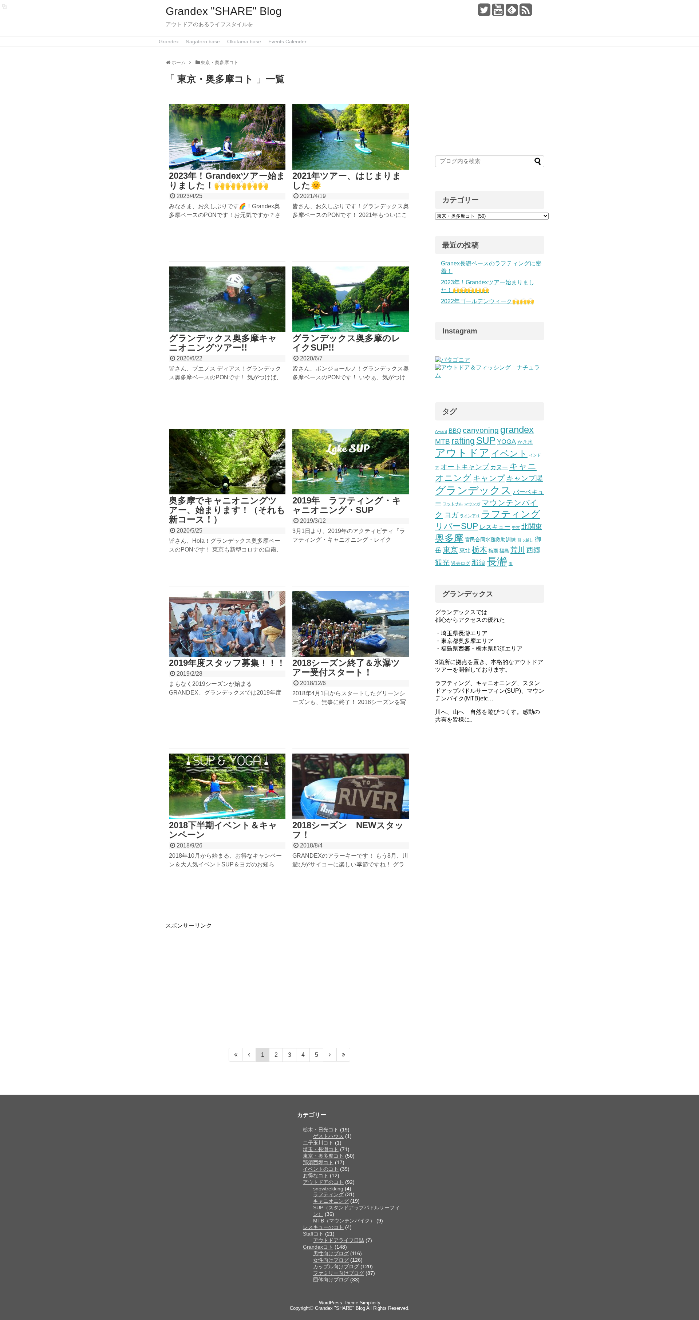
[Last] (343, 1055)
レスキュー (494, 526)
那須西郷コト (318, 1162)
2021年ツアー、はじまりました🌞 (346, 180)
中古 (516, 527)
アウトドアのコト (323, 1182)
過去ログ (460, 563)
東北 (464, 550)
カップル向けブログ (336, 1266)
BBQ (455, 430)
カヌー (499, 467)
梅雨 (493, 550)
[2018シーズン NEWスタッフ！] (350, 786)
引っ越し (525, 540)
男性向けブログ (331, 1253)
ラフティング (510, 514)
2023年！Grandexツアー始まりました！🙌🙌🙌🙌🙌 (227, 180)
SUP (485, 440)
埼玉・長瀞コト (321, 1149)
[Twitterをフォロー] (484, 12)
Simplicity (370, 1302)
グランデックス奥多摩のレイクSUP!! (346, 342)
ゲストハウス (328, 1136)
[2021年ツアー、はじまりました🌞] (350, 137)
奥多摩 (449, 538)
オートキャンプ (465, 467)
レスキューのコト (323, 1227)
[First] (235, 1055)
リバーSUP (456, 526)
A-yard (441, 431)
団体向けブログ (331, 1280)
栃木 (479, 549)
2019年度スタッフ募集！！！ (227, 663)
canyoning (481, 430)
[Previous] (249, 1055)
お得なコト (315, 1175)
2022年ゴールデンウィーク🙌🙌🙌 (487, 301)
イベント (509, 453)
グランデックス (473, 490)
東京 (450, 549)
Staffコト (313, 1234)
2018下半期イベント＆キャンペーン (223, 829)
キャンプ (489, 478)
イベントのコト (321, 1169)
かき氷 (525, 442)
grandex (517, 429)
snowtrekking (328, 1188)
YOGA (506, 441)
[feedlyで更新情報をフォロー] (512, 12)
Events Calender (287, 41)
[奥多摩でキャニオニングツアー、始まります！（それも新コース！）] (227, 461)
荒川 (517, 550)
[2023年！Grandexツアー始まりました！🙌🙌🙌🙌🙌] (227, 137)
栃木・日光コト (321, 1130)
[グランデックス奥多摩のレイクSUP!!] (350, 299)
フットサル (453, 504)
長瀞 (497, 561)
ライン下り (470, 516)
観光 (442, 562)
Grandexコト (318, 1247)
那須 (478, 562)
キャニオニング (331, 1201)
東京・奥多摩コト (323, 1156)
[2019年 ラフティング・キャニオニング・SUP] (350, 461)
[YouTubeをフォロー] (498, 12)
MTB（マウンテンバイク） (344, 1221)
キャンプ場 (524, 478)
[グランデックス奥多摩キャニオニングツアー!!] (227, 299)
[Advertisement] (226, 981)
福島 (504, 550)
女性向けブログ (331, 1260)
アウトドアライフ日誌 (338, 1240)
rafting (463, 441)
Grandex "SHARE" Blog (224, 11)
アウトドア (462, 453)
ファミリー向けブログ (338, 1273)
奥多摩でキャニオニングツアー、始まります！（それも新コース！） (227, 510)
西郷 (533, 550)
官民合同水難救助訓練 (490, 539)
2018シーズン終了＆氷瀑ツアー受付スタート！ (346, 667)
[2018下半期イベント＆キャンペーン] (227, 786)
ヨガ (451, 515)
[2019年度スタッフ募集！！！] (227, 624)
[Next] (330, 1055)
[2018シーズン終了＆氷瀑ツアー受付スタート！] (350, 624)
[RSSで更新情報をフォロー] (526, 12)
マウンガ (472, 504)
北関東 (531, 526)
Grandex (169, 41)
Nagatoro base (203, 41)
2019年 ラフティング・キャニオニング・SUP (346, 505)
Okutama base (244, 41)
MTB (442, 441)
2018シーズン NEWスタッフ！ (348, 829)
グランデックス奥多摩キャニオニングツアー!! (223, 342)
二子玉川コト (318, 1143)
